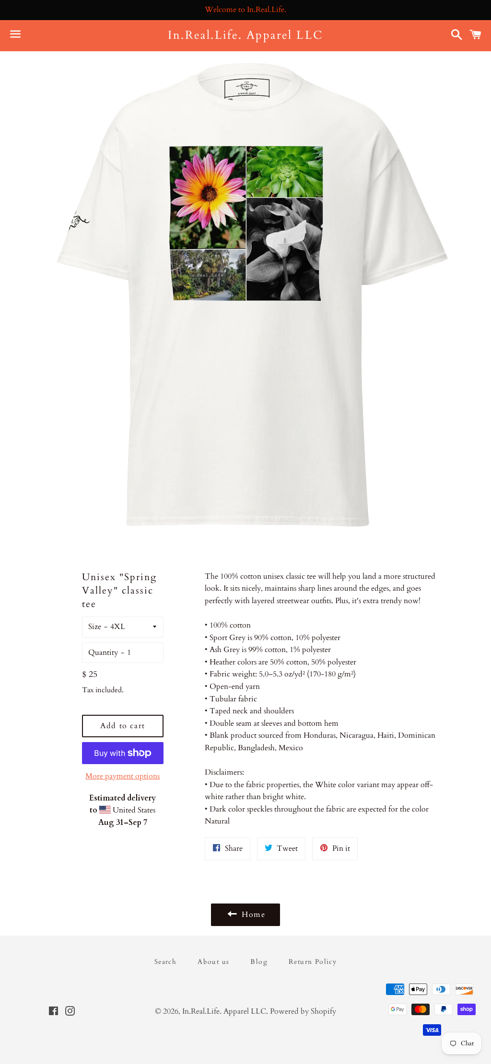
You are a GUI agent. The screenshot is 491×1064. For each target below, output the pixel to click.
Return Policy (313, 961)
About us (213, 961)
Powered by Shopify (303, 1011)
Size (94, 626)
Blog (259, 961)
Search (165, 961)
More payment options (122, 776)
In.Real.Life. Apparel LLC (245, 35)
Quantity (103, 652)
